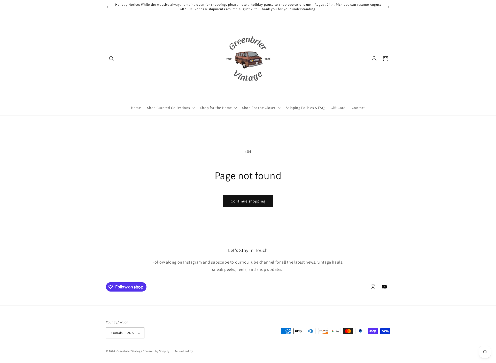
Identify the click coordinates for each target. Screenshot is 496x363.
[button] (111, 58)
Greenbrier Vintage (129, 351)
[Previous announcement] (107, 7)
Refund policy (183, 351)
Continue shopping (248, 201)
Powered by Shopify (156, 351)
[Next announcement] (388, 7)
